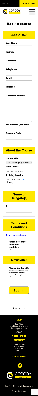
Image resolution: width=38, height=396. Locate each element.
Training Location (14, 175)
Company (11, 60)
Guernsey (14, 179)
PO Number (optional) (17, 124)
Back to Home (19, 308)
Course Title (12, 158)
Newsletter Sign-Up (19, 268)
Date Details (12, 166)
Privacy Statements (19, 391)
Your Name (11, 43)
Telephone (11, 69)
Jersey (10, 182)
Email (9, 78)
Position (10, 51)
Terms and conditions (16, 235)
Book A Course (29, 3)
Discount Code (13, 133)
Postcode (10, 86)
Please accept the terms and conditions (18, 244)
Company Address (15, 95)
